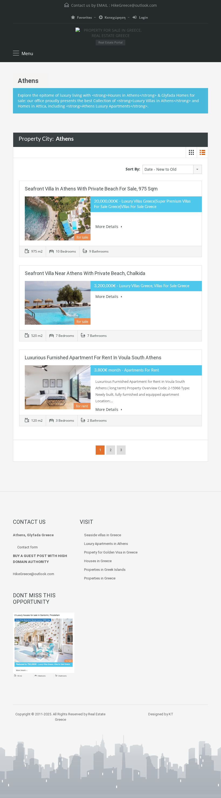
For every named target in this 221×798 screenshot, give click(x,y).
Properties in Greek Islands (105, 570)
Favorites (84, 17)
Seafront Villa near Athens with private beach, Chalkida (85, 273)
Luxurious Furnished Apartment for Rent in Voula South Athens (93, 357)
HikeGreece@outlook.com (134, 5)
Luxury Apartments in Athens (106, 544)
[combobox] (172, 169)
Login (143, 17)
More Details (107, 226)
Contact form (27, 547)
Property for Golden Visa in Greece (110, 552)
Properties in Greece (99, 578)
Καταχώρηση (115, 17)
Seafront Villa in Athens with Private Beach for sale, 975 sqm (91, 189)
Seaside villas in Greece (103, 535)
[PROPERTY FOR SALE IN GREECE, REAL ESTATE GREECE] (110, 34)
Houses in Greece (98, 561)
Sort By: (133, 169)
